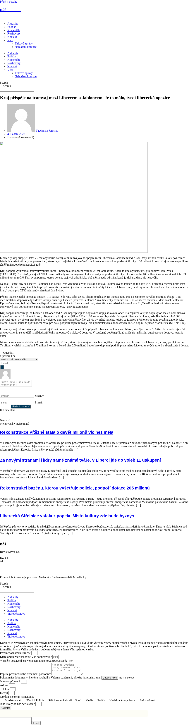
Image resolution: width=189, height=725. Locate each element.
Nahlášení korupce (26, 46)
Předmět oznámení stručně (15, 652)
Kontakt (12, 36)
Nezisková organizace (122, 700)
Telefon (5, 689)
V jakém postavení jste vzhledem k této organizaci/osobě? (34, 660)
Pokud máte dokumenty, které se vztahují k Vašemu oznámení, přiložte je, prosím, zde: (50, 677)
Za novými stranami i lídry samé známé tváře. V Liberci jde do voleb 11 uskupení (80, 460)
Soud (78, 700)
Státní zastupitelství (59, 700)
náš (10, 9)
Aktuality (12, 23)
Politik (101, 700)
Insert (36, 723)
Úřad (29, 700)
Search (4, 82)
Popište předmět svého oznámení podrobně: (25, 674)
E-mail (38, 402)
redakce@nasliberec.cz (13, 564)
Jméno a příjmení (10, 681)
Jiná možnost (147, 700)
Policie (40, 700)
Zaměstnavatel (12, 700)
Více (10, 40)
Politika (11, 26)
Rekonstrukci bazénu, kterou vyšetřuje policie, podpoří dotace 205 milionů (75, 488)
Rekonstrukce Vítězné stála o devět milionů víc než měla (56, 432)
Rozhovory (13, 33)
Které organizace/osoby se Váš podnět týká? (26, 656)
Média (89, 700)
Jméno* (39, 395)
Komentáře (13, 30)
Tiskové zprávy (24, 43)
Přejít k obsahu (8, 1)
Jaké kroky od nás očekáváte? (17, 703)
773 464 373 (12, 561)
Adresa (4, 685)
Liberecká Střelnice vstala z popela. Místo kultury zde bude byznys (67, 515)
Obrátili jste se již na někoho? (17, 696)
